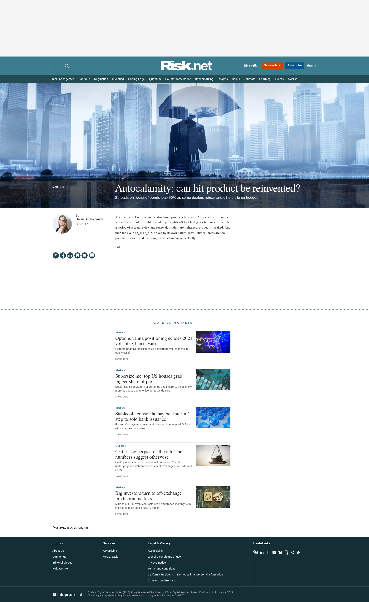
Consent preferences (161, 580)
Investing (118, 79)
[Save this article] (77, 255)
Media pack (110, 557)
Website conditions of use (164, 557)
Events (279, 79)
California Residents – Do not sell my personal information (185, 574)
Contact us (59, 557)
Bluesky (280, 552)
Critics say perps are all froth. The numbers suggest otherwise (148, 454)
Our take (121, 446)
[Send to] (84, 255)
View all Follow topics (255, 552)
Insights (223, 79)
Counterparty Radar (178, 79)
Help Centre (60, 568)
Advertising (110, 551)
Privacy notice (157, 563)
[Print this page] (92, 255)
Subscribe (295, 65)
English (254, 66)
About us (58, 551)
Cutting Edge (136, 79)
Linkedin (261, 552)
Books (236, 79)
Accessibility (155, 551)
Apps (286, 552)
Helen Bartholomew (89, 219)
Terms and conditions (161, 568)
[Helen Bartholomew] (62, 224)
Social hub (292, 552)
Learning (265, 79)
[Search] (67, 66)
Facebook (268, 552)
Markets (85, 79)
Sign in (311, 66)
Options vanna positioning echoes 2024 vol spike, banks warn (154, 340)
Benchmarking (204, 79)
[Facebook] (63, 255)
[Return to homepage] (186, 70)
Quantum (155, 79)
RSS (298, 552)
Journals (249, 79)
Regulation (101, 79)
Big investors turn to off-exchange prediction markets (148, 495)
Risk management (63, 79)
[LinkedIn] (70, 255)
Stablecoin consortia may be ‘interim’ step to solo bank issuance (152, 416)
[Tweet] (56, 255)
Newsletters (272, 65)
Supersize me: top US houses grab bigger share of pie (148, 378)
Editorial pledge (62, 563)
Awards (292, 79)
